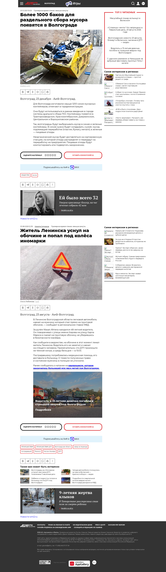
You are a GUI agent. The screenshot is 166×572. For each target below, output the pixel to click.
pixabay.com (25, 86)
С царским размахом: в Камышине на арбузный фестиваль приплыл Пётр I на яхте (125, 61)
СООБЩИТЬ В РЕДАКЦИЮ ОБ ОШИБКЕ (88, 527)
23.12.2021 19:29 (26, 11)
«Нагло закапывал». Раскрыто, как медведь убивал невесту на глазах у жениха (129, 120)
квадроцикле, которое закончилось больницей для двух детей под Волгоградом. (66, 367)
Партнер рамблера (59, 562)
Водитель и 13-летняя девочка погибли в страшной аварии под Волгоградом (125, 50)
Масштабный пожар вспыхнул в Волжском (125, 19)
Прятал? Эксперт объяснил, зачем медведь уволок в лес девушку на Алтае (129, 250)
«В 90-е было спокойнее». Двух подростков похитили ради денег (129, 110)
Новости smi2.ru (28, 218)
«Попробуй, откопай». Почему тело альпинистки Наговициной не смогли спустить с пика (129, 103)
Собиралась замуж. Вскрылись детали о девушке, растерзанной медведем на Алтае (128, 267)
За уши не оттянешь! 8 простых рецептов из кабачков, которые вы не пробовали (130, 241)
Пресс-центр (100, 525)
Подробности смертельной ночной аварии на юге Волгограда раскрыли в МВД (84, 480)
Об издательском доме (82, 525)
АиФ (37, 302)
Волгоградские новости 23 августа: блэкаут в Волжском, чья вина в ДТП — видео (125, 40)
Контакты (41, 525)
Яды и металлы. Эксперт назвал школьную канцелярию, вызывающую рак (128, 276)
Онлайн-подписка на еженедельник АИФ (54, 527)
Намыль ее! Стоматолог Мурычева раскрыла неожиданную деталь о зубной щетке (129, 233)
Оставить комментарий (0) (83, 155)
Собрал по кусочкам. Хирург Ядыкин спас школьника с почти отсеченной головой (130, 94)
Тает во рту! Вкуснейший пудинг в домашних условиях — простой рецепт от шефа (129, 77)
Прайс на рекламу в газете (59, 525)
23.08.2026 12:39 (26, 226)
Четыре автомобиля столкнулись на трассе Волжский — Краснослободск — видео (85, 472)
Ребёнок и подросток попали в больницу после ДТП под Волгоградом (44, 480)
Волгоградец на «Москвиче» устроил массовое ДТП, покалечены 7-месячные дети (43, 472)
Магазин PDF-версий (116, 525)
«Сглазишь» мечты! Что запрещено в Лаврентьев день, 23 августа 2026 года (125, 30)
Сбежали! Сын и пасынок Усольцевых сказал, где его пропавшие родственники (130, 86)
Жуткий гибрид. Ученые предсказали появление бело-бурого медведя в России (130, 258)
